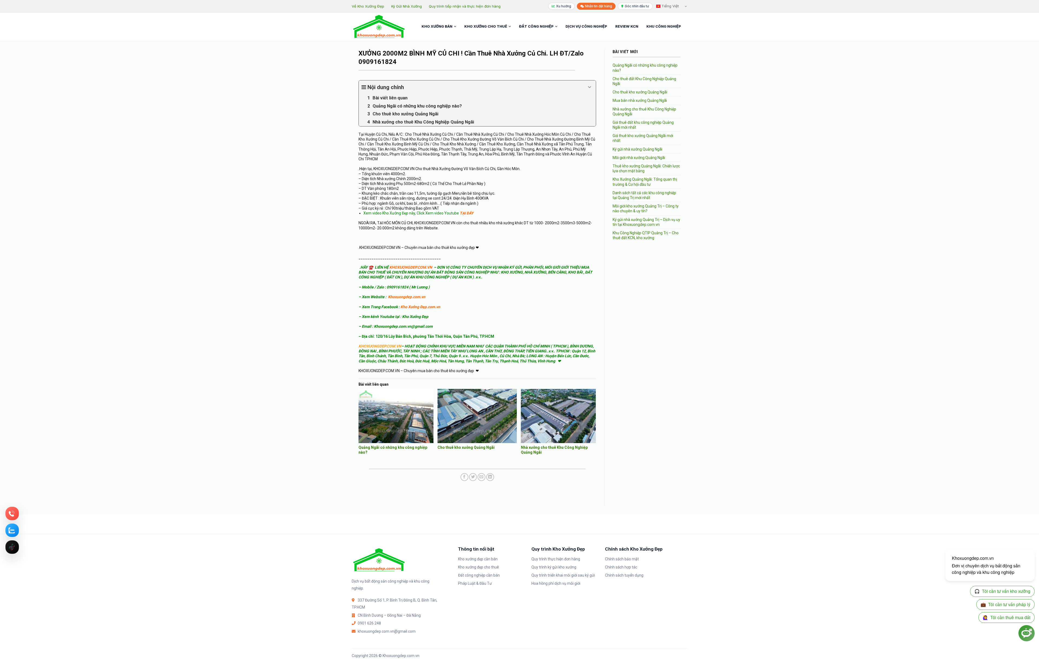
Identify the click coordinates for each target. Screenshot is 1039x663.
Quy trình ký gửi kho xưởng (553, 567)
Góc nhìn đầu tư (637, 6)
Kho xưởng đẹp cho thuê (478, 567)
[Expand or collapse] (589, 87)
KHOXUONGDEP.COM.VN (410, 267)
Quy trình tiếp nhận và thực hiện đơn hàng (465, 6)
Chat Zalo (12, 530)
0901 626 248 (369, 623)
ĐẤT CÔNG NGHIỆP (536, 26)
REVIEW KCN (626, 26)
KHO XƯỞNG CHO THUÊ (485, 26)
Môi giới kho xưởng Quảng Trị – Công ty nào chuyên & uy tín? (646, 208)
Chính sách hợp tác (621, 567)
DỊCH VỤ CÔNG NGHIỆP (586, 26)
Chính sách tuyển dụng (624, 575)
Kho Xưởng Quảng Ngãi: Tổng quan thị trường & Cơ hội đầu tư (645, 181)
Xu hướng (563, 6)
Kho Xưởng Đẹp (415, 316)
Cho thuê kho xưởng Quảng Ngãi (466, 447)
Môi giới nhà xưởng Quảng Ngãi (639, 157)
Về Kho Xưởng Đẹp (368, 6)
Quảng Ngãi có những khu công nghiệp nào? (645, 67)
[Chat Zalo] (12, 530)
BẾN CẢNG (557, 272)
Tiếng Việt (669, 6)
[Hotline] (12, 513)
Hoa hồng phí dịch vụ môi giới (555, 583)
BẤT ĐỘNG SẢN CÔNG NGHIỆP (462, 272)
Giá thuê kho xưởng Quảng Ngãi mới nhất (643, 138)
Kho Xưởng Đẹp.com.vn (420, 307)
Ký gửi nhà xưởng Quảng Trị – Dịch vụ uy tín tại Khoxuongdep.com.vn (646, 222)
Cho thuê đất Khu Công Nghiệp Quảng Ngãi (644, 81)
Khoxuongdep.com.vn (406, 297)
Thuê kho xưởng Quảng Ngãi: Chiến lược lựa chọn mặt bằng (646, 168)
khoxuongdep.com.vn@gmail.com (387, 631)
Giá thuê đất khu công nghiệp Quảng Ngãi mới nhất (643, 124)
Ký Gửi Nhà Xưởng (406, 6)
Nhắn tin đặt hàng (598, 6)
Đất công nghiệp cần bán (479, 575)
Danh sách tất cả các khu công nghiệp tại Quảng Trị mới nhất (644, 195)
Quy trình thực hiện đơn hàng (555, 559)
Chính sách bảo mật (622, 559)
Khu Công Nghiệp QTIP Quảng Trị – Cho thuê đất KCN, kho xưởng (646, 235)
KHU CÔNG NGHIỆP (663, 26)
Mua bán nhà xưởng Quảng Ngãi (640, 100)
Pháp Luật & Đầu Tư (475, 583)
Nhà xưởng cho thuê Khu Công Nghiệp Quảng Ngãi (644, 111)
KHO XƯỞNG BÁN (437, 26)
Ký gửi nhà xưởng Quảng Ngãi (637, 149)
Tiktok (12, 547)
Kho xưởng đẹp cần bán (478, 559)
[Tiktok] (12, 547)
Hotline (12, 513)
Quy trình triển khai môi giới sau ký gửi (563, 575)
